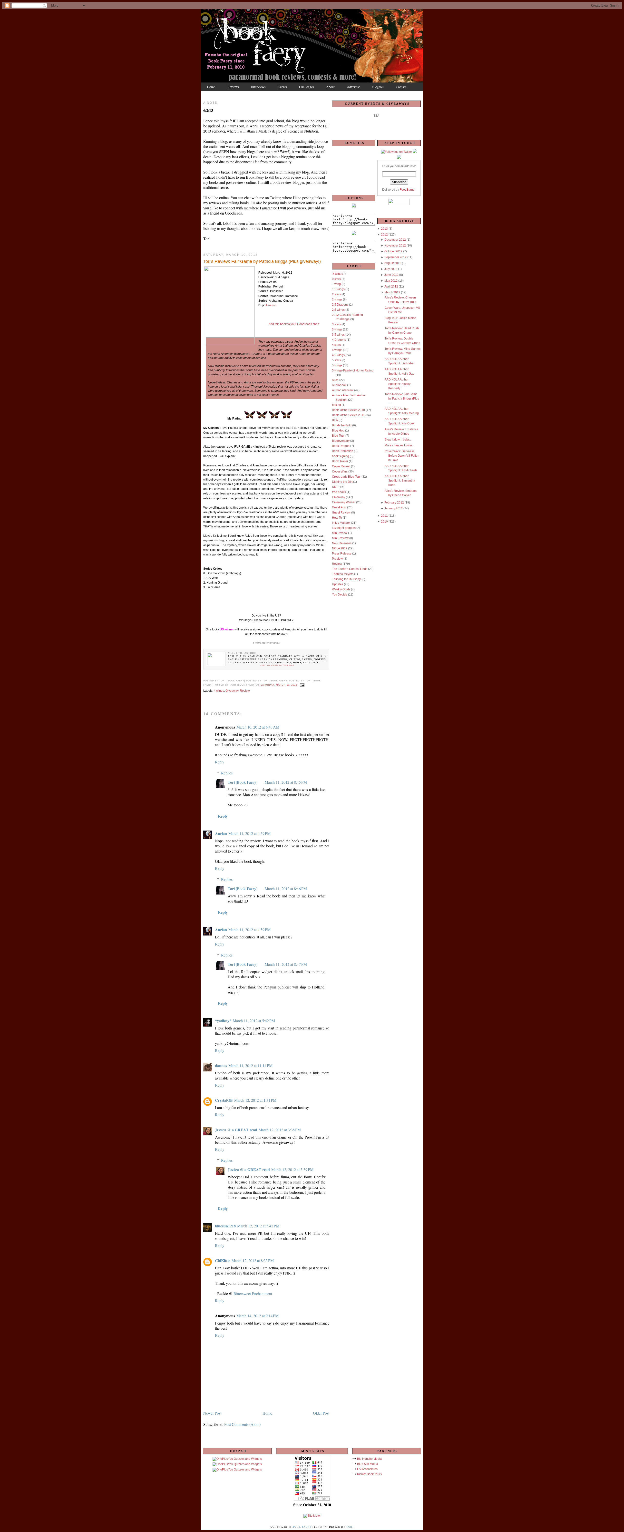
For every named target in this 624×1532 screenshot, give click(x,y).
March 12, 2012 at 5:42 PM (258, 1225)
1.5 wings (338, 289)
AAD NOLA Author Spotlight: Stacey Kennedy (397, 384)
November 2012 (395, 245)
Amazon (270, 305)
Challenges (306, 86)
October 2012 (393, 251)
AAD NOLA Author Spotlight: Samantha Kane (400, 480)
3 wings (337, 329)
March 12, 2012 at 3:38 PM (280, 1129)
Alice (335, 380)
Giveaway (231, 690)
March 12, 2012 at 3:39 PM (292, 1169)
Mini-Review (340, 538)
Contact (401, 86)
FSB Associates (367, 1469)
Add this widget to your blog (277, 665)
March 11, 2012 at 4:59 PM (249, 833)
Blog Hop (338, 430)
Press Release (341, 553)
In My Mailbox (341, 522)
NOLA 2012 (339, 548)
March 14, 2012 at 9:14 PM (257, 1315)
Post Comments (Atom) (242, 1424)
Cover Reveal (341, 466)
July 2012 (390, 269)
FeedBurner (408, 189)
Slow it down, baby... (398, 439)
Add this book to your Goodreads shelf (294, 324)
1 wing (336, 284)
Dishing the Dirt (342, 481)
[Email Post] (301, 685)
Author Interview (342, 390)
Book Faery (302, 1526)
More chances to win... (399, 445)
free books (339, 492)
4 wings (219, 690)
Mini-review (339, 533)
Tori (349, 1526)
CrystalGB (224, 1100)
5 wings (337, 365)
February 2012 (394, 502)
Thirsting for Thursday (346, 579)
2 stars (336, 294)
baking (336, 405)
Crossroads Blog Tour (346, 476)
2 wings (337, 299)
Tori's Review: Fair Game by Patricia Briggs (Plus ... (402, 398)
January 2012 (393, 508)
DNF (335, 487)
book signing (340, 456)
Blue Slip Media (367, 1464)
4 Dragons (339, 339)
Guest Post (339, 507)
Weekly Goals (341, 589)
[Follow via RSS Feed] (399, 158)
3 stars (336, 324)
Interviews (258, 86)
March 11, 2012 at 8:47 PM (286, 964)
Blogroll (378, 86)
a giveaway (266, 642)
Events (282, 86)
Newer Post (212, 1413)
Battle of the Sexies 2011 (348, 415)
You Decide (339, 594)
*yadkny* (223, 1020)
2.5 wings (338, 309)
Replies (227, 772)
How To (337, 517)
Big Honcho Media (369, 1458)
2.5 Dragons (340, 304)
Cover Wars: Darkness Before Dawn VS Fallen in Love (402, 456)
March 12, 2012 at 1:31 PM (255, 1100)
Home (211, 86)
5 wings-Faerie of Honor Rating (352, 370)
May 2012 (391, 280)
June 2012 (391, 275)
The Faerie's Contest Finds (349, 569)
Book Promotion (342, 451)
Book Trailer (340, 461)
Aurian (221, 833)
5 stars (336, 360)
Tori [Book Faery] (242, 782)
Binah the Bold (341, 425)
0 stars (336, 279)
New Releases (341, 543)
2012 (384, 234)
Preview (337, 558)
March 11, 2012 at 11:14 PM (250, 1065)
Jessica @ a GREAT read (236, 1129)
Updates (337, 584)
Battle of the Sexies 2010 (348, 410)
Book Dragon (341, 446)
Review (245, 690)
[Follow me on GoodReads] (415, 152)
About (330, 86)
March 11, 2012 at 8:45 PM (286, 782)
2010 (384, 521)
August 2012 (392, 263)
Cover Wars (340, 471)
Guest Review (341, 512)
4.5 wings (338, 355)
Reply (219, 761)
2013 (384, 228)
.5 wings (337, 274)
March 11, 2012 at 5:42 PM (254, 1020)
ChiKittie (222, 1260)
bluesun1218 (225, 1226)
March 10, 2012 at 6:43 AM (257, 727)
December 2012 (395, 239)
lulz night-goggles (344, 528)
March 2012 (392, 292)
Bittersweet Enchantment (253, 1293)
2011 (384, 515)
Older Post (321, 1413)
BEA (335, 420)
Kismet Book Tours (369, 1474)
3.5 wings (338, 334)
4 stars (336, 345)
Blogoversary (341, 440)
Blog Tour (338, 435)
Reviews (233, 86)
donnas (221, 1065)
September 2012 (395, 257)
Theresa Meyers (342, 574)
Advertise (353, 86)
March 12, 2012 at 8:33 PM (253, 1260)
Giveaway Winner (343, 502)
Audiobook (339, 385)
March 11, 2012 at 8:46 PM (286, 888)
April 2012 (391, 286)
